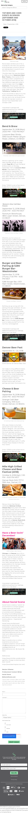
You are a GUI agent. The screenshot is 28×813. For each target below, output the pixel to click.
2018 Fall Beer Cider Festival (14, 551)
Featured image (14, 61)
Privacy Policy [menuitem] (14, 779)
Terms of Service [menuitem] (14, 776)
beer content (11, 679)
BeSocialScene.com (9, 677)
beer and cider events (15, 681)
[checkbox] (14, 727)
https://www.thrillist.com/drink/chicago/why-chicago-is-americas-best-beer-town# (13, 660)
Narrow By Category (7, 5)
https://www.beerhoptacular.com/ (13, 664)
